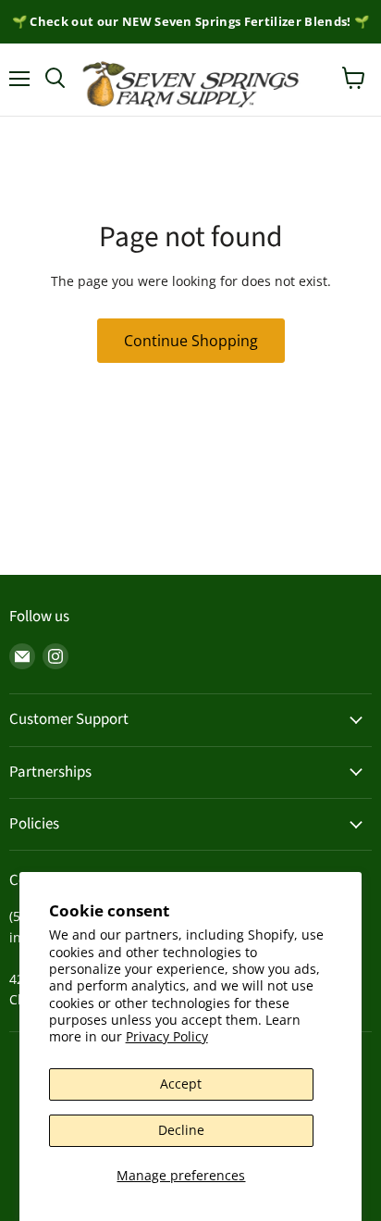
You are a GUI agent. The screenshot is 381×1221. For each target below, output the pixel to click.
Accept (181, 1083)
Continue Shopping (191, 340)
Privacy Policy (167, 1036)
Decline (181, 1130)
